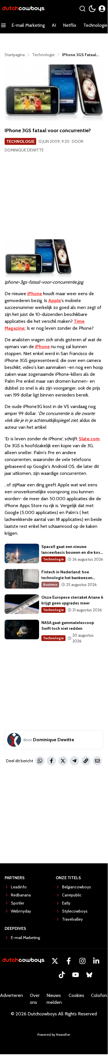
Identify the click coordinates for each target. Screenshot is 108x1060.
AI (54, 25)
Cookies (76, 995)
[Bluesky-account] (89, 974)
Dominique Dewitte (24, 150)
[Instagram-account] (82, 960)
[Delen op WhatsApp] (40, 760)
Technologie (20, 141)
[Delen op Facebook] (51, 760)
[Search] (82, 8)
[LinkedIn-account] (96, 960)
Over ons (35, 999)
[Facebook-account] (68, 960)
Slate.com (89, 438)
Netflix (69, 25)
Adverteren (11, 995)
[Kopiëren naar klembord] (85, 760)
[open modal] (102, 8)
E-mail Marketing (28, 25)
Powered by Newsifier (53, 1034)
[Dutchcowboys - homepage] (23, 9)
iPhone (34, 293)
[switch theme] (92, 9)
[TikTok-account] (61, 974)
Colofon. (99, 995)
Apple (54, 300)
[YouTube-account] (75, 974)
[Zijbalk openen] (3, 25)
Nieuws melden (54, 999)
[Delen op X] (63, 760)
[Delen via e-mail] (97, 760)
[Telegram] (74, 760)
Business (50, 584)
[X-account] (54, 960)
